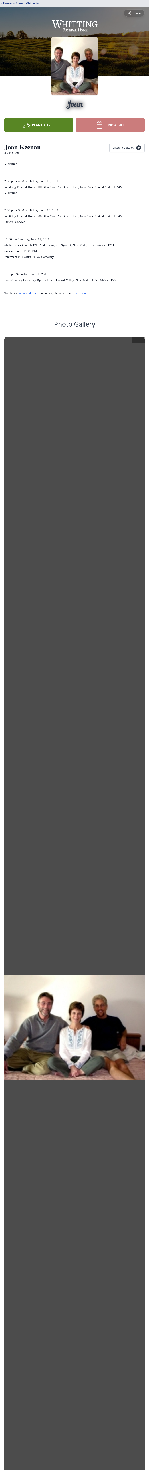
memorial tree (27, 293)
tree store (80, 293)
